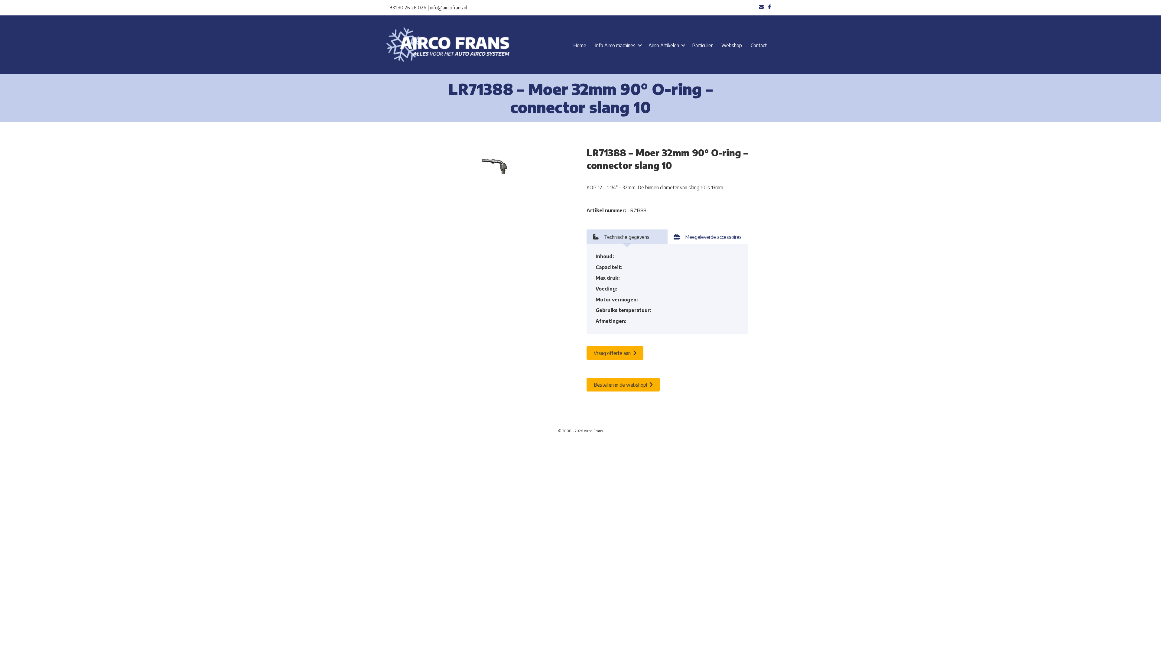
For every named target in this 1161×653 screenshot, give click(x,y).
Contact (759, 45)
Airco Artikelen (664, 45)
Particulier (702, 45)
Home (579, 45)
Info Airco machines (615, 45)
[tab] (627, 236)
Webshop (731, 45)
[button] (640, 45)
